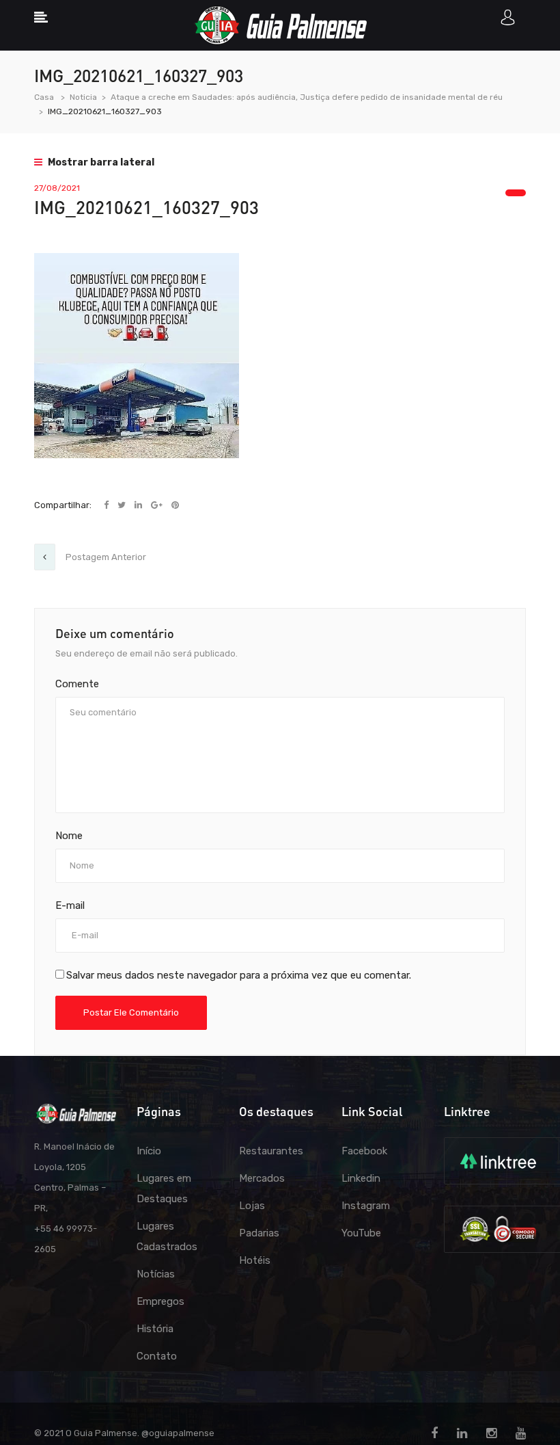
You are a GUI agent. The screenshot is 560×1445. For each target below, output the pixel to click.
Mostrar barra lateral (100, 162)
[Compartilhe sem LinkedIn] (139, 505)
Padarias (259, 1233)
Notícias (156, 1274)
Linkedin (360, 1178)
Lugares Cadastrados (167, 1236)
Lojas (252, 1205)
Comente (77, 684)
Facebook (364, 1151)
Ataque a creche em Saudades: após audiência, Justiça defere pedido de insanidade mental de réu (307, 97)
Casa (44, 97)
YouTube (361, 1233)
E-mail (70, 905)
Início (149, 1151)
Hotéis (254, 1260)
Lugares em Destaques (164, 1188)
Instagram (365, 1205)
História (155, 1329)
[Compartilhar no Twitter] (122, 505)
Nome (69, 836)
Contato (157, 1356)
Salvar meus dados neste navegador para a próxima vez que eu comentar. (238, 975)
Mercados (262, 1178)
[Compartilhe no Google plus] (158, 505)
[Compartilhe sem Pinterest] (175, 505)
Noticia (83, 97)
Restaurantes (271, 1151)
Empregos (160, 1301)
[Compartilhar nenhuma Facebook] (107, 505)
